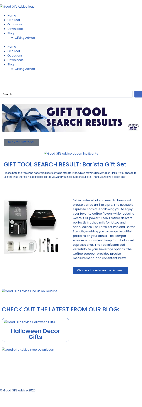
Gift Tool (13, 20)
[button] (71, 42)
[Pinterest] (14, 80)
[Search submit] (138, 94)
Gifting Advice (25, 38)
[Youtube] (4, 80)
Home (11, 15)
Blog (10, 33)
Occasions (15, 24)
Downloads (15, 29)
